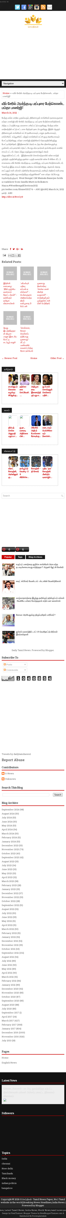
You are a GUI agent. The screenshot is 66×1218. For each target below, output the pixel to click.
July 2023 (7, 865)
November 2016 (10, 1036)
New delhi (7, 1168)
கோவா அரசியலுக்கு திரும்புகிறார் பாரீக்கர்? (36, 614)
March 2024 (8, 833)
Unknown (10, 779)
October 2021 (8, 948)
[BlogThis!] (13, 255)
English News (9, 1062)
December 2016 (10, 1032)
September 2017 (10, 1012)
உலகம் (6, 410)
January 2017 (9, 1028)
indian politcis (9, 1183)
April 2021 (7, 972)
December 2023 (10, 845)
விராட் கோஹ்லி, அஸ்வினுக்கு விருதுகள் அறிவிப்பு (13, 473)
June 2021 (7, 964)
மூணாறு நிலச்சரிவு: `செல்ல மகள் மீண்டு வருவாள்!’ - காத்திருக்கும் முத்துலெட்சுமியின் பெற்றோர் (43, 293)
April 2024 (7, 829)
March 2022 (8, 929)
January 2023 (9, 889)
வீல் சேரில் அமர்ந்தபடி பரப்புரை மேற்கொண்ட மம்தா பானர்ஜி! (33, 105)
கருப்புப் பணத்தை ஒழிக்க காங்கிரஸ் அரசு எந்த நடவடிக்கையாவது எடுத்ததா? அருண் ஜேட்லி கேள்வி (39, 566)
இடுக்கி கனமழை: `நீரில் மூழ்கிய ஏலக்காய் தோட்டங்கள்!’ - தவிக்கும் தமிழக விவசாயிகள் (10, 293)
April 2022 (7, 925)
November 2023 (10, 849)
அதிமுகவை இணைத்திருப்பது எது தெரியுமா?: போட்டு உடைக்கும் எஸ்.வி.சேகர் (36, 391)
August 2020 (8, 1004)
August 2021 (8, 956)
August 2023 (8, 861)
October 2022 (9, 901)
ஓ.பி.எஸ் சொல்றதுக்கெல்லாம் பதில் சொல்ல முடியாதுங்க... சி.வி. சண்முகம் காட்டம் (47, 391)
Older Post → (57, 358)
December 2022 (10, 893)
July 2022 (7, 913)
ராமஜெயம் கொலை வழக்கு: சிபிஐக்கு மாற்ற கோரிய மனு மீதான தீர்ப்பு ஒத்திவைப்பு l (13, 391)
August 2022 (8, 909)
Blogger (49, 650)
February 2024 (9, 837)
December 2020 (10, 988)
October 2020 (9, 996)
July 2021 (6, 960)
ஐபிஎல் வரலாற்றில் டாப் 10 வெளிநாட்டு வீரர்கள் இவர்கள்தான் (37, 633)
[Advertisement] (33, 54)
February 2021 (9, 980)
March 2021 (8, 976)
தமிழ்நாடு (8, 369)
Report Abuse (13, 760)
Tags (20, 557)
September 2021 (10, 952)
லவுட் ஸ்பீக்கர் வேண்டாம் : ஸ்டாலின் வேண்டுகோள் (38, 581)
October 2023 (9, 853)
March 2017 (8, 1020)
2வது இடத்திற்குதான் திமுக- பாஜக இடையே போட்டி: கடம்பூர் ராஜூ (10, 335)
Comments (12, 669)
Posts (9, 664)
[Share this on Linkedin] (22, 249)
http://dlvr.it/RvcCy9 (12, 196)
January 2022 (9, 937)
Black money (9, 1178)
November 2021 (10, 945)
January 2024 (9, 841)
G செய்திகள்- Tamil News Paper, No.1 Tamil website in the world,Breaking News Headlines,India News (33, 1201)
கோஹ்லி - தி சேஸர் (36, 470)
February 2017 (9, 1024)
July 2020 (7, 1008)
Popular (8, 557)
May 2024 (7, 825)
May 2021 (7, 968)
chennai (6, 1163)
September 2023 (10, 857)
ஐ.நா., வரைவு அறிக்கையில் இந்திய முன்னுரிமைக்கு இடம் (24, 432)
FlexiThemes (16, 1213)
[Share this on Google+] (18, 249)
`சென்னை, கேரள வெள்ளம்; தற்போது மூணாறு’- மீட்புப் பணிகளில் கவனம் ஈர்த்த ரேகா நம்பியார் (26, 339)
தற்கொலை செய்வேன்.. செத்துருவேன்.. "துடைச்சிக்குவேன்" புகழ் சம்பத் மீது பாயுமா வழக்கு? (24, 391)
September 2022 (10, 905)
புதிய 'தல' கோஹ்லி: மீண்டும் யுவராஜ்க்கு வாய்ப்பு (47, 473)
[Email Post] (4, 255)
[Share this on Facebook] (10, 249)
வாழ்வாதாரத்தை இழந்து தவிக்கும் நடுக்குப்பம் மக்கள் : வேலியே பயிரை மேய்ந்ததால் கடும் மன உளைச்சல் (40, 599)
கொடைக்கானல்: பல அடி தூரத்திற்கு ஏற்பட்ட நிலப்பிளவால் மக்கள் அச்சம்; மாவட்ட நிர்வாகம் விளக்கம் (29, 1092)
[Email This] (9, 255)
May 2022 (7, 921)
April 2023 (7, 877)
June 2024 (7, 821)
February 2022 (9, 933)
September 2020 (10, 1000)
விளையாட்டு (9, 451)
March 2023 (8, 881)
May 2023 (7, 873)
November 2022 (10, 897)
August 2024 (8, 813)
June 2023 (7, 869)
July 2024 (7, 817)
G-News (9, 773)
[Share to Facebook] (19, 255)
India (4, 1158)
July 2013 (6, 1040)
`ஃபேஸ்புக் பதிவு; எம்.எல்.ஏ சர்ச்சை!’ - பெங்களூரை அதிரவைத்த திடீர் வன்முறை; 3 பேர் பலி (26, 295)
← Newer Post (9, 358)
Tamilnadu (7, 1173)
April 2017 (7, 1016)
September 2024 (10, 809)
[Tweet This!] (14, 249)
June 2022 (7, 917)
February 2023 (9, 885)
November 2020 (10, 992)
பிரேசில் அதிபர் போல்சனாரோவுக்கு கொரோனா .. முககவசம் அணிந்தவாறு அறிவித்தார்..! (36, 432)
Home (6, 93)
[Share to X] (16, 255)
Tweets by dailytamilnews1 (16, 754)
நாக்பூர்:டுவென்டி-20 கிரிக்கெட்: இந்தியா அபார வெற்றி (24, 473)
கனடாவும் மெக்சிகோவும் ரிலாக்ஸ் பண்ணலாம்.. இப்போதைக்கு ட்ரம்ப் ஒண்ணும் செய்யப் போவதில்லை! (47, 432)
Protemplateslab (39, 1216)
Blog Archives (35, 557)
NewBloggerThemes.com (51, 1213)
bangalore (7, 1188)
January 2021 (8, 984)
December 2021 (10, 940)
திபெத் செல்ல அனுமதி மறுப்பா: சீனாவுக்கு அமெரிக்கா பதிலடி (13, 432)
